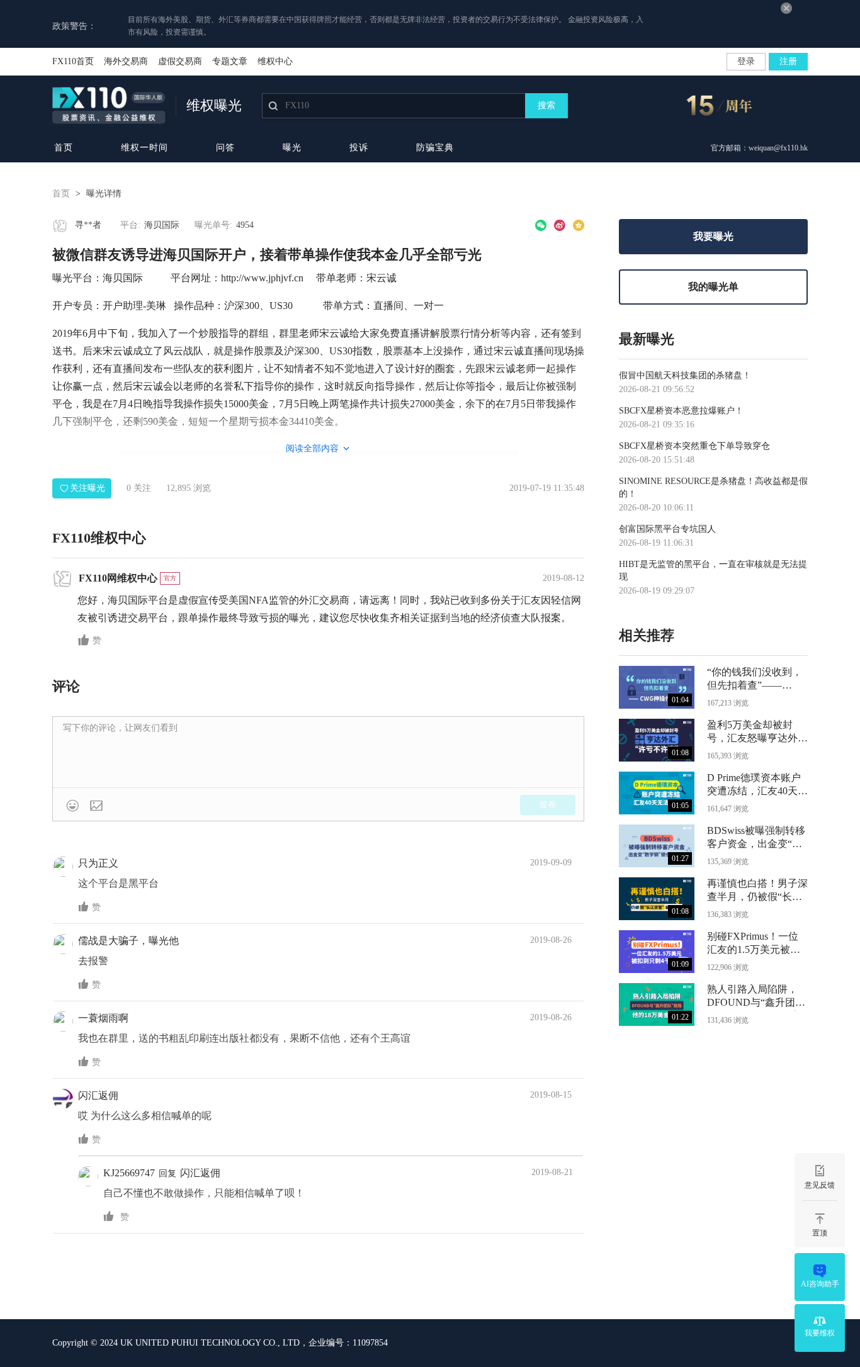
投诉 (358, 147)
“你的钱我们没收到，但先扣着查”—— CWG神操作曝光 (754, 680)
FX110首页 (73, 61)
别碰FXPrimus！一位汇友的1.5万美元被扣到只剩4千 (753, 944)
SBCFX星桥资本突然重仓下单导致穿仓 (694, 446)
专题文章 (229, 61)
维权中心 (275, 61)
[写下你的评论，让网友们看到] (318, 752)
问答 (225, 147)
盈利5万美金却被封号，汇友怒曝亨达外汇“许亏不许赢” (757, 732)
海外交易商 (126, 61)
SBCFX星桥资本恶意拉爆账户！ (681, 410)
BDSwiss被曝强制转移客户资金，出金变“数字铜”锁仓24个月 (756, 838)
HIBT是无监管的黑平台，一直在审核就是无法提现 (713, 571)
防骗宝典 (435, 147)
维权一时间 (144, 147)
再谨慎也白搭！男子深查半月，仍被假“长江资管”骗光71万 (757, 891)
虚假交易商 (180, 61)
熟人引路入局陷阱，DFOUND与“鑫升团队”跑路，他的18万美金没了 (754, 997)
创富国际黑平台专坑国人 (667, 529)
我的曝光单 (713, 286)
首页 (63, 147)
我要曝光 (713, 236)
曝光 (292, 147)
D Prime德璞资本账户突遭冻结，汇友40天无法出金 (757, 785)
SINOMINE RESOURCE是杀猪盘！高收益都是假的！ (713, 487)
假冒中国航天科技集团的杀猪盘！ (685, 375)
